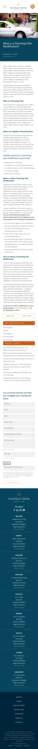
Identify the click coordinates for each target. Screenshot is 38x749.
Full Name (7, 404)
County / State (8, 422)
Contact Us (19, 722)
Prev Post (10, 316)
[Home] (18, 6)
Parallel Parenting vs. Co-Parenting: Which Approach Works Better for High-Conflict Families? (17, 366)
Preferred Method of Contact (12, 434)
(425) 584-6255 (19, 627)
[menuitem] (10, 745)
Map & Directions (19, 527)
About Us (19, 697)
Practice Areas (19, 709)
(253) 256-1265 (19, 666)
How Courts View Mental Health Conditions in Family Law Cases (18, 360)
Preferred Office (9, 428)
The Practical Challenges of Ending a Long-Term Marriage (17, 373)
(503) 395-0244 (19, 588)
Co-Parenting (7, 340)
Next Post (27, 316)
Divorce (5, 330)
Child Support (7, 334)
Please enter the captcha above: (13, 467)
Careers (19, 701)
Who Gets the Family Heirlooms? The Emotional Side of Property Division (15, 349)
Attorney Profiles (19, 705)
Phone (6, 410)
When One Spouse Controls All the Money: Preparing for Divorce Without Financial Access (18, 354)
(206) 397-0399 (19, 646)
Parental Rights (8, 337)
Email (5, 416)
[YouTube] (24, 510)
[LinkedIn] (17, 510)
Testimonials (19, 714)
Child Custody (7, 327)
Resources (19, 718)
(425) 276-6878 (19, 549)
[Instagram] (20, 510)
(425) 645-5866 (19, 568)
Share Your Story (9, 440)
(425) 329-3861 (19, 529)
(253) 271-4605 (19, 607)
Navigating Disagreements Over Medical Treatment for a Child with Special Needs (17, 379)
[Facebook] (14, 510)
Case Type (7, 453)
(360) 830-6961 (19, 685)
